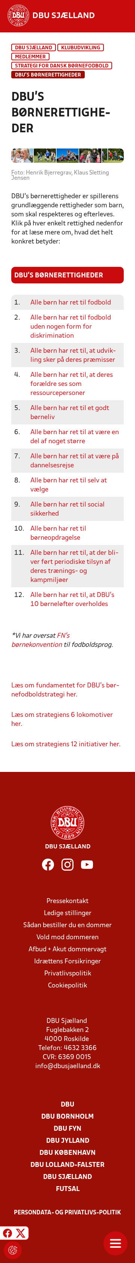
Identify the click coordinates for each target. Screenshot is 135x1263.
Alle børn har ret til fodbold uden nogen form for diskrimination (70, 327)
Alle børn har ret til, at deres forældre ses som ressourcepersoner (71, 384)
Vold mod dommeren (67, 937)
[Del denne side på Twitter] (21, 1234)
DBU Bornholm (67, 1117)
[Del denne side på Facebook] (7, 1234)
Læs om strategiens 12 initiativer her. (66, 744)
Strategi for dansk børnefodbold (61, 66)
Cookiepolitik (67, 986)
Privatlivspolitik (67, 974)
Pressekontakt (67, 901)
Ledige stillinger (68, 913)
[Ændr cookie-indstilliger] (13, 1250)
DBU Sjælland (33, 48)
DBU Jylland (67, 1141)
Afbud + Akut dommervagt (67, 949)
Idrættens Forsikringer (67, 961)
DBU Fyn (67, 1129)
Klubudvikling (80, 48)
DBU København (67, 1153)
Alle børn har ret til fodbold (70, 303)
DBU (67, 1105)
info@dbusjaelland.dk (67, 1066)
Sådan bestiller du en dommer (67, 925)
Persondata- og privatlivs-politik (67, 1213)
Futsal (68, 1189)
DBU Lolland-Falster (67, 1165)
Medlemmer (30, 57)
